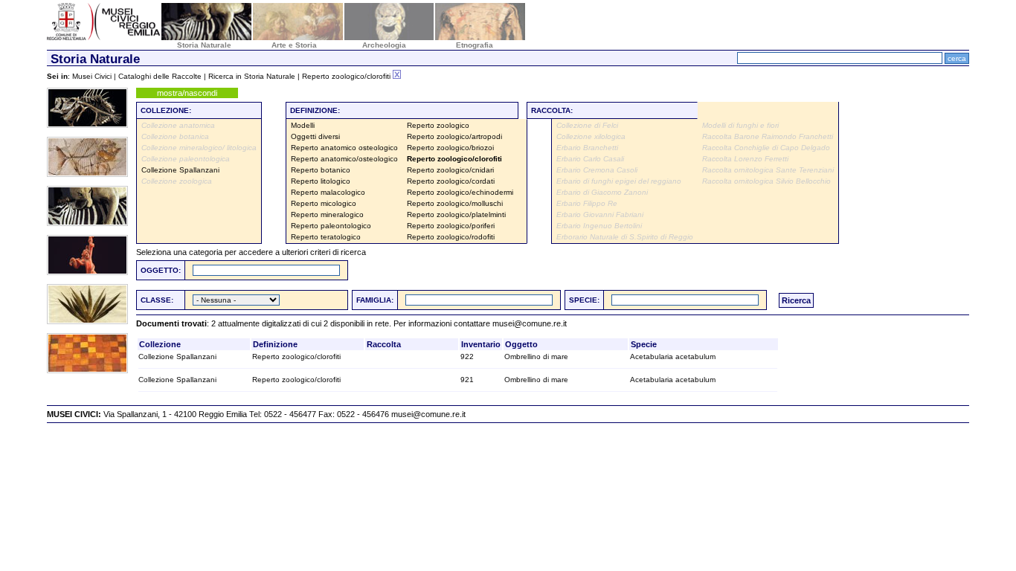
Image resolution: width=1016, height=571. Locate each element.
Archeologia (384, 45)
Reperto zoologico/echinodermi (460, 192)
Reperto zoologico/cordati (451, 181)
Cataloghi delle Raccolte (160, 76)
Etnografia (474, 45)
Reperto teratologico (326, 237)
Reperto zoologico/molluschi (455, 203)
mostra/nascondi (187, 92)
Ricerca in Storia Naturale (251, 76)
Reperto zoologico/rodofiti (451, 237)
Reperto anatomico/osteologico (344, 159)
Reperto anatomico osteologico (344, 147)
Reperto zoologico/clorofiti (296, 356)
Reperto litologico (320, 181)
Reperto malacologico (328, 192)
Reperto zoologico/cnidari (450, 170)
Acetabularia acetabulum (673, 356)
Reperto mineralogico (327, 214)
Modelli (303, 125)
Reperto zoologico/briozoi (450, 147)
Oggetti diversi (315, 136)
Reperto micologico (323, 203)
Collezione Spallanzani (180, 170)
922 (467, 356)
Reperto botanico (320, 170)
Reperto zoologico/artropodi (454, 136)
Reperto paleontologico (331, 226)
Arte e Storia (294, 45)
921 (467, 379)
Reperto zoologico (438, 125)
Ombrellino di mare (536, 356)
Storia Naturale (204, 45)
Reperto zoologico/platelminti (456, 214)
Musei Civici (92, 76)
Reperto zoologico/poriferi (451, 226)
